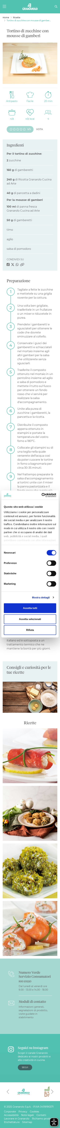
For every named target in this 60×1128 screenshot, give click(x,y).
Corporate (10, 1111)
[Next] (52, 1091)
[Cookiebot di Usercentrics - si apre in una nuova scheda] (42, 495)
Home (6, 17)
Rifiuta (30, 630)
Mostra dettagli (41, 597)
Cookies (34, 1111)
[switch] (51, 563)
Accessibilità (11, 1115)
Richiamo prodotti (43, 1118)
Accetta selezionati (30, 619)
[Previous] (8, 1091)
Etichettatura (12, 1122)
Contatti (41, 1115)
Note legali (27, 1115)
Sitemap (27, 1122)
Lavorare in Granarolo (16, 1118)
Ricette (16, 17)
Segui (25, 1067)
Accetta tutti (30, 608)
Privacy (22, 1111)
